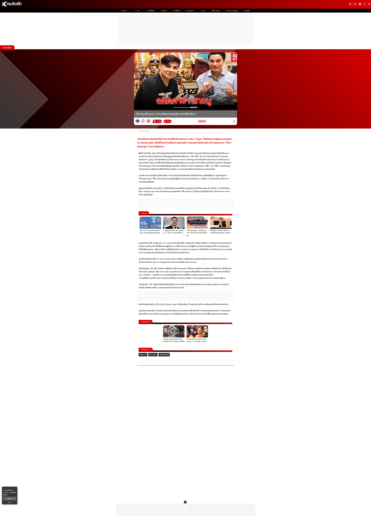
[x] (355, 4)
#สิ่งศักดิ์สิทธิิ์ (164, 355)
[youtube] (360, 4)
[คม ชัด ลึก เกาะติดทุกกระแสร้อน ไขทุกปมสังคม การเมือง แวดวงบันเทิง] (185, 4)
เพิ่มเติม (5, 495)
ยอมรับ (10, 498)
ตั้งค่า (9, 502)
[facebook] (350, 4)
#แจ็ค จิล (143, 355)
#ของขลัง (153, 355)
